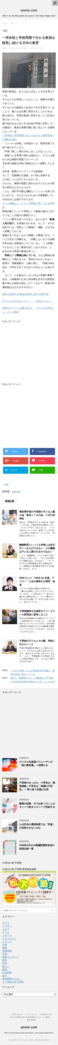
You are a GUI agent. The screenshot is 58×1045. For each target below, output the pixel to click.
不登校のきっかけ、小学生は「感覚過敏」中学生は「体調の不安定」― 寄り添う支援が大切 (37, 786)
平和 (4, 954)
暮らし (5, 966)
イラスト (7, 926)
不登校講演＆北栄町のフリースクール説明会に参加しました (37, 613)
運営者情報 (31, 1020)
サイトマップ (31, 1014)
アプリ (5, 923)
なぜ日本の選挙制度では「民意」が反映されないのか (37, 826)
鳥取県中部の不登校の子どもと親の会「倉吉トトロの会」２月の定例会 (37, 515)
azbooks (16, 491)
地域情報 (7, 951)
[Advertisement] (29, 352)
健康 (4, 947)
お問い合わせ (17, 1014)
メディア (7, 941)
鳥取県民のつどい (11, 979)
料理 (4, 963)
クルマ (5, 929)
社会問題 (7, 972)
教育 (7, 484)
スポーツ (7, 935)
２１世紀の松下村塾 (13, 982)
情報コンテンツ (10, 957)
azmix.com (29, 10)
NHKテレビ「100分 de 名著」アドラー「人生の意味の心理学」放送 (37, 581)
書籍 (4, 969)
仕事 (4, 944)
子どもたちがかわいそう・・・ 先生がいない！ (27, 301)
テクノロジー (9, 938)
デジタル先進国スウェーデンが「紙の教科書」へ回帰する (36, 763)
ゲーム (5, 932)
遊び (4, 975)
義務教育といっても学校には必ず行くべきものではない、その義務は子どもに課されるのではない (37, 548)
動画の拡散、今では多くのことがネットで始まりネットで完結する (37, 805)
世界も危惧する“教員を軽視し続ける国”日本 (25, 294)
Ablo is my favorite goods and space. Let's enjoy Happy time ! (29, 1033)
